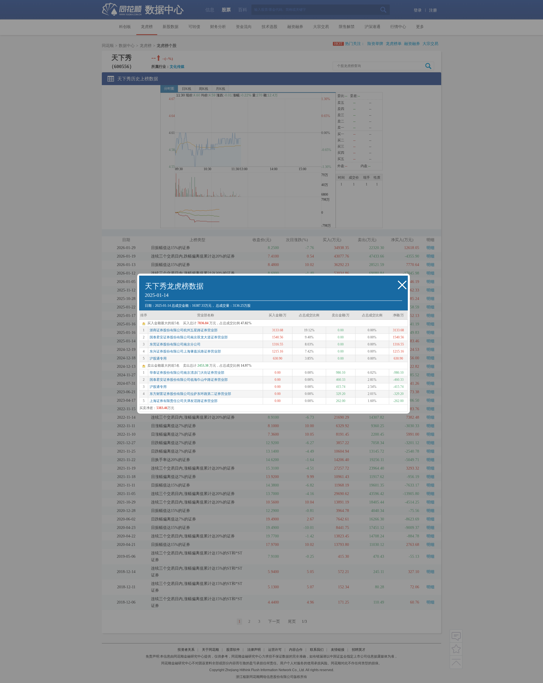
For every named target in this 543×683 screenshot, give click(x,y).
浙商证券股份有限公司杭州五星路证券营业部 (183, 330)
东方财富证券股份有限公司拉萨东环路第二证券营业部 (190, 394)
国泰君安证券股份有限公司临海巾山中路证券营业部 (189, 380)
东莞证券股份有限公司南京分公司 (175, 344)
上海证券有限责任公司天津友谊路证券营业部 (183, 401)
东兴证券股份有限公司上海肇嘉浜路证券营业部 (185, 351)
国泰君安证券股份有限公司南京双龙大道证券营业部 (189, 337)
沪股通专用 (158, 358)
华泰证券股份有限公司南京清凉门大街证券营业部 (187, 373)
